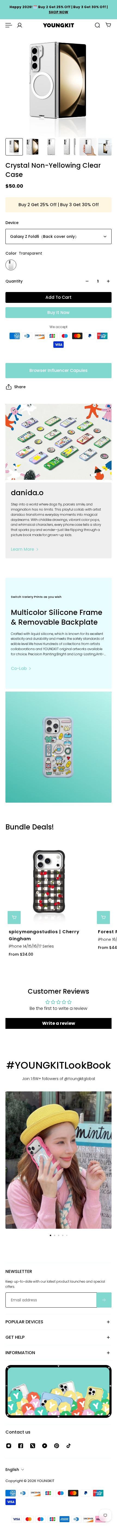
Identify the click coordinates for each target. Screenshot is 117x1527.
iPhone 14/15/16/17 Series (31, 946)
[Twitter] (33, 1446)
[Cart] (108, 25)
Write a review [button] (58, 1023)
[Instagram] (9, 1446)
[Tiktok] (69, 1446)
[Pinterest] (57, 1446)
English (12, 1469)
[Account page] (19, 25)
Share (20, 387)
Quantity (14, 281)
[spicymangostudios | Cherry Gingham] (49, 882)
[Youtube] (45, 1446)
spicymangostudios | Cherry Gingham (44, 935)
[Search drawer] (97, 25)
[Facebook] (21, 1446)
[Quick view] (14, 917)
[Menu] (8, 25)
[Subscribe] (104, 1300)
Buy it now (58, 312)
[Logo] (58, 25)
